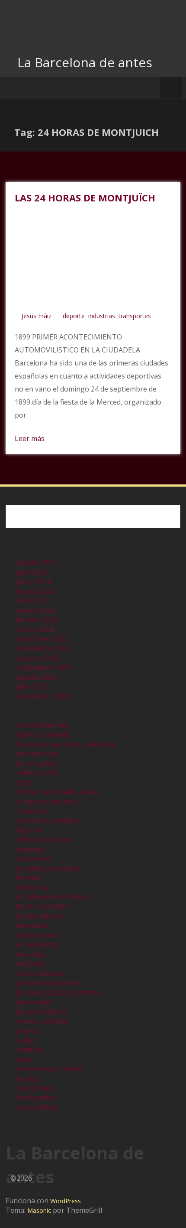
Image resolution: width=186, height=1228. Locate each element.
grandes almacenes (47, 868)
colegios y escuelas (47, 801)
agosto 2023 (36, 677)
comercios (32, 811)
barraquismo (37, 753)
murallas (30, 954)
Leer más (30, 438)
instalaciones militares (52, 897)
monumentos (38, 944)
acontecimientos (43, 725)
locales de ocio (39, 916)
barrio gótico (37, 763)
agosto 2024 (36, 562)
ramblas (29, 1049)
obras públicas (40, 973)
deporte (74, 316)
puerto (27, 1030)
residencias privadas (49, 1068)
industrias (101, 316)
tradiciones (34, 1088)
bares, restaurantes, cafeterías (66, 744)
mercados (32, 925)
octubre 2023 (37, 658)
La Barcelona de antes (84, 62)
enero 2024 (34, 629)
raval (24, 1059)
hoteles (28, 877)
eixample (30, 849)
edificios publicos (43, 839)
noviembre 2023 (42, 648)
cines (24, 782)
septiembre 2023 (43, 667)
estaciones (33, 858)
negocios (31, 963)
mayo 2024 (33, 591)
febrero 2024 (37, 620)
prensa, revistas (42, 1021)
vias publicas (37, 1107)
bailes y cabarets (43, 734)
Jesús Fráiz (36, 316)
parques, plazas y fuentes (57, 992)
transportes (135, 316)
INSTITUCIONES (43, 906)
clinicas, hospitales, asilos (57, 792)
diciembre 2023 (40, 639)
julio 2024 (32, 572)
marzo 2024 (35, 610)
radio (24, 1040)
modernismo (37, 935)
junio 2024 (33, 581)
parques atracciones (49, 983)
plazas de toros (41, 1011)
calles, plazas (37, 772)
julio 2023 (32, 686)
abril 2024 (32, 601)
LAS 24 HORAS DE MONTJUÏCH (85, 197)
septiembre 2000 (43, 696)
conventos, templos (48, 820)
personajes (34, 1002)
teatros (28, 1078)
